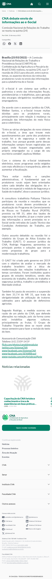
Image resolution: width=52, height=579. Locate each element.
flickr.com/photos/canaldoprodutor (20, 344)
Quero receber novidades (26, 428)
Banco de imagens (35, 529)
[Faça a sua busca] (39, 4)
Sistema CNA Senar (35, 521)
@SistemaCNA (10, 533)
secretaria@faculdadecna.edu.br (17, 563)
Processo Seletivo (10, 448)
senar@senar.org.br (24, 547)
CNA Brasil (8, 529)
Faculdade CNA (10, 525)
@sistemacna (33, 517)
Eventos (5, 457)
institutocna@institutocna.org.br (13, 549)
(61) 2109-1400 (22, 545)
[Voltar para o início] (31, 4)
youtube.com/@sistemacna (14, 517)
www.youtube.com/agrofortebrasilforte (22, 356)
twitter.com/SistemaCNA (15, 347)
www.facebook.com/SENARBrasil (19, 353)
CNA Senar (8, 521)
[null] (4, 44)
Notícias (12, 11)
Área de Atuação (9, 452)
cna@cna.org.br (12, 547)
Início (4, 11)
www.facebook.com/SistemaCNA (19, 350)
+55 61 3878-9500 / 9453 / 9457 (17, 561)
